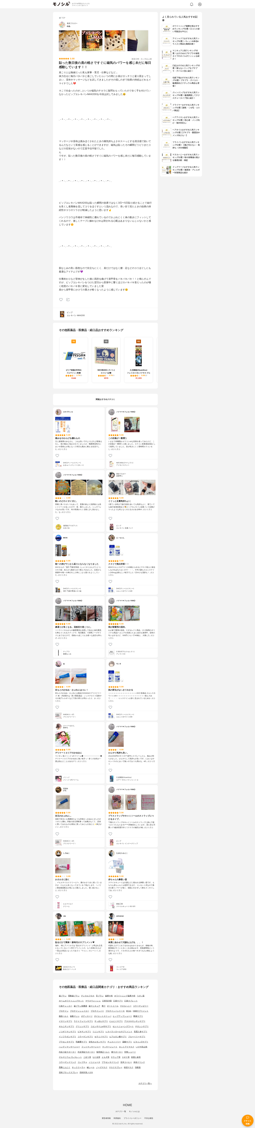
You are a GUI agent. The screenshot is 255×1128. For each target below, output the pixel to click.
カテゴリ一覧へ (145, 1083)
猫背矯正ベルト (103, 1052)
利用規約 (117, 1118)
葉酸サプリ (127, 1042)
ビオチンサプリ (84, 1031)
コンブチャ (82, 1062)
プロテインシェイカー (79, 1011)
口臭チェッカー (65, 1006)
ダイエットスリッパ (102, 1016)
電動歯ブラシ (74, 996)
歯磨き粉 (109, 996)
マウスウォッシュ (93, 1001)
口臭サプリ (118, 1001)
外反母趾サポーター (86, 1052)
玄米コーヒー (126, 1062)
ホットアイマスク (126, 1047)
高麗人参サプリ (140, 1031)
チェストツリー (114, 1042)
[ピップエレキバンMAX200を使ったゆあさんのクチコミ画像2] (92, 40)
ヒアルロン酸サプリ (118, 1037)
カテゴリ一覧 (120, 1111)
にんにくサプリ (116, 1021)
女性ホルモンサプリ (97, 1042)
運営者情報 (106, 1118)
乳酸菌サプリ (81, 1042)
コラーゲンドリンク (67, 1062)
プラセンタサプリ (66, 1042)
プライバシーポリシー (132, 1118)
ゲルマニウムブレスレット (70, 1057)
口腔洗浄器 (107, 1001)
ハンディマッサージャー (69, 1047)
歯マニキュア (94, 1006)
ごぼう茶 (87, 1057)
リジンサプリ (98, 1031)
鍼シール (90, 1067)
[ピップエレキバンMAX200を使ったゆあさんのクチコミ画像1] (69, 40)
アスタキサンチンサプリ (134, 1021)
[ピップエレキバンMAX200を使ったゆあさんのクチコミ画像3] (115, 40)
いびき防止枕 (141, 1047)
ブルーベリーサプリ (136, 1037)
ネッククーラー (78, 1067)
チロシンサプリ (142, 1026)
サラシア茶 (115, 1057)
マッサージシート (109, 1047)
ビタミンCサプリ (140, 1042)
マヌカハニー (125, 1006)
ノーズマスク (101, 1067)
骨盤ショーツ (130, 1052)
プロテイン (63, 1011)
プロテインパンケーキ (115, 1011)
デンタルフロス (87, 996)
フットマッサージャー (91, 1047)
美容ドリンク (139, 1062)
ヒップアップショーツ (122, 1016)
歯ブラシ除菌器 (80, 1006)
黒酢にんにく (64, 1067)
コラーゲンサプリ (85, 1037)
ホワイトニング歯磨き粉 (124, 996)
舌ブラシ (100, 996)
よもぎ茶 (105, 1057)
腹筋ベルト (63, 1016)
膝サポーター (117, 1052)
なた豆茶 (96, 1057)
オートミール (112, 1006)
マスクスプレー (115, 1067)
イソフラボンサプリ (67, 1037)
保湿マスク (128, 1067)
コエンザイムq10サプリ (101, 1026)
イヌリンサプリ (65, 1021)
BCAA (128, 1011)
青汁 (104, 1006)
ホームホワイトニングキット (71, 1001)
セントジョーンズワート (123, 1026)
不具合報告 (148, 1118)
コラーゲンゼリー (140, 1006)
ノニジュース (94, 1062)
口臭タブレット (131, 1001)
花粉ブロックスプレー (68, 1072)
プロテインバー (97, 1011)
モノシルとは (134, 1111)
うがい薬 (140, 996)
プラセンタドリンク (110, 1062)
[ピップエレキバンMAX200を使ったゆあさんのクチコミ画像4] (138, 40)
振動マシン (75, 1016)
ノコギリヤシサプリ (67, 1031)
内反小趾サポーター (67, 1052)
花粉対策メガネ (86, 1072)
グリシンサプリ (82, 1026)
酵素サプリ (138, 1016)
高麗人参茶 (136, 1057)
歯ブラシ (63, 996)
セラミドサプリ (101, 1037)
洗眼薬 (138, 1067)
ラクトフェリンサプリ (83, 1021)
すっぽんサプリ (101, 1021)
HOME (127, 1105)
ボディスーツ (87, 1016)
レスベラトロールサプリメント (119, 1031)
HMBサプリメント (140, 1011)
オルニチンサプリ (66, 1026)
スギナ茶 (126, 1057)
